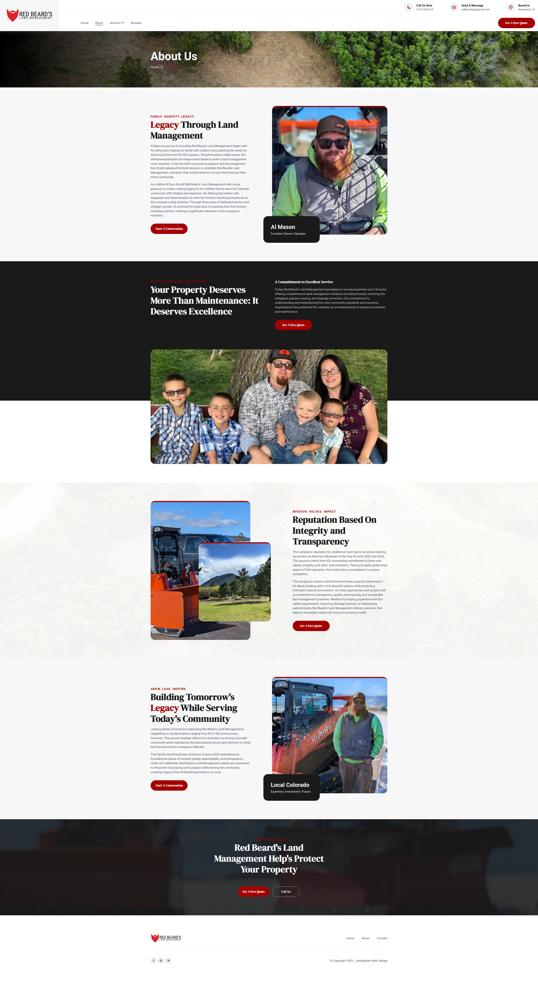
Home (85, 23)
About (99, 23)
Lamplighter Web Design (371, 960)
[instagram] (161, 961)
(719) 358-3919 (424, 9)
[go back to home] (166, 938)
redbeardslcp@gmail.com (475, 9)
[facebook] (153, 961)
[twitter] (168, 961)
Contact (382, 938)
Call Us (286, 891)
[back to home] (29, 15)
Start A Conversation (169, 229)
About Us (172, 67)
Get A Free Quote (516, 23)
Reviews (136, 23)
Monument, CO (526, 9)
